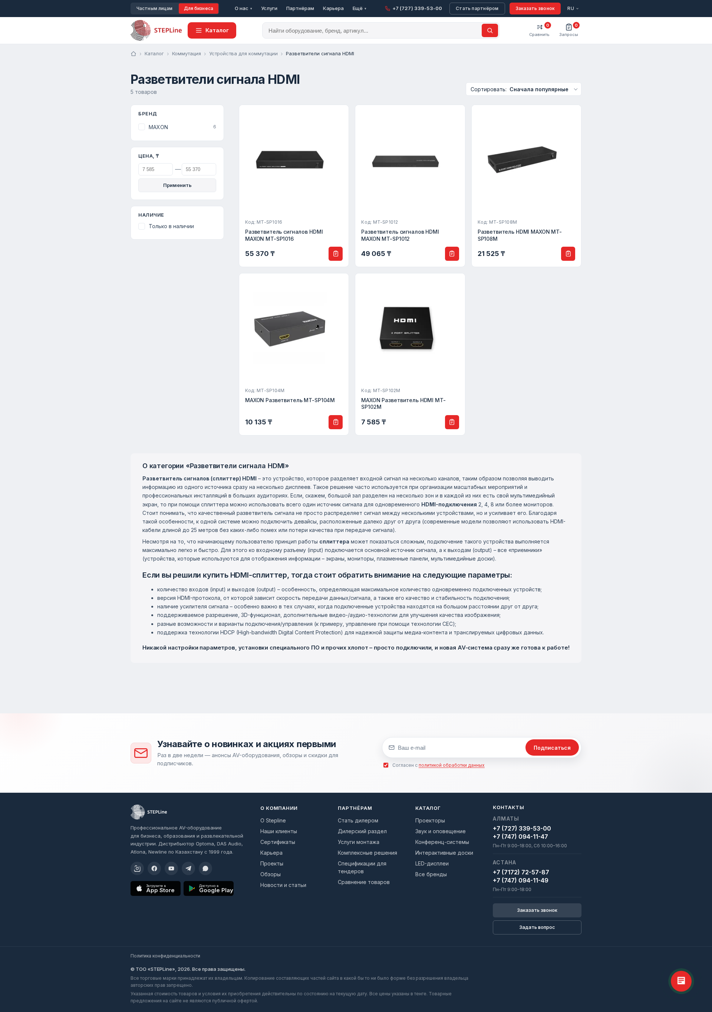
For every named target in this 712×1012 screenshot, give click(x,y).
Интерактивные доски (444, 853)
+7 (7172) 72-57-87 (521, 872)
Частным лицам (154, 8)
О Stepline (273, 820)
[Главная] (133, 54)
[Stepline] (149, 812)
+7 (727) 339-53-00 (522, 828)
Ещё (359, 8)
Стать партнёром (477, 8)
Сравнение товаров (364, 882)
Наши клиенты (278, 831)
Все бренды (431, 874)
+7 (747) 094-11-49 (520, 880)
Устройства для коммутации (243, 53)
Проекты (271, 863)
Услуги (269, 8)
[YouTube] (171, 868)
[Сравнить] (339, 114)
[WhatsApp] (205, 868)
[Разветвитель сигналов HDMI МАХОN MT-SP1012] (410, 186)
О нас (243, 8)
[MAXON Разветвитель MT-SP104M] (294, 354)
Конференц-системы (442, 842)
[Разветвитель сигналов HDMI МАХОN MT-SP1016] (294, 186)
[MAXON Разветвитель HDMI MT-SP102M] (410, 354)
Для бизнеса (198, 8)
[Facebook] (154, 868)
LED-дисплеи (432, 863)
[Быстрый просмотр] (339, 130)
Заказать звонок (535, 8)
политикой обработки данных (452, 765)
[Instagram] (137, 868)
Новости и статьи (283, 885)
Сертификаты (277, 842)
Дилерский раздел (362, 831)
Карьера (333, 8)
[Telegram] (188, 868)
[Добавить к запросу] (336, 254)
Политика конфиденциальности (165, 956)
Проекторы (430, 820)
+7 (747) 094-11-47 (520, 836)
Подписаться (552, 748)
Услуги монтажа (358, 842)
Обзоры (270, 874)
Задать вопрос (537, 927)
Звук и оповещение (440, 831)
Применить (177, 185)
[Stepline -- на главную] (156, 30)
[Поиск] (490, 30)
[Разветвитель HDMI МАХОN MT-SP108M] (526, 186)
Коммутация (186, 53)
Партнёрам (300, 8)
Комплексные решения (367, 853)
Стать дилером (358, 820)
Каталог (154, 53)
